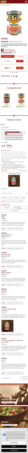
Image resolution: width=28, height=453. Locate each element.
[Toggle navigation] (26, 1)
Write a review (18, 41)
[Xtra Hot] (6, 98)
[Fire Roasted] (21, 98)
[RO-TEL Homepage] (3, 1)
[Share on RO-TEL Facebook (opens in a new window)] (11, 76)
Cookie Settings (14, 442)
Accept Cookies (14, 450)
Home (2, 5)
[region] (14, 440)
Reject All (14, 446)
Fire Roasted (21, 105)
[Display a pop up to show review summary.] (11, 107)
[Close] (26, 429)
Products (8, 5)
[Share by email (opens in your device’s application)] (16, 76)
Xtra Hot (6, 105)
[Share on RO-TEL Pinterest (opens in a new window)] (13, 76)
